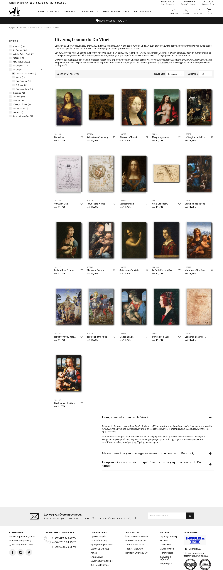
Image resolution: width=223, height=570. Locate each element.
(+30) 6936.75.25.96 (64, 546)
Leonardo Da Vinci (26, 73)
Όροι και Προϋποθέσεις (137, 536)
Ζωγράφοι (17, 69)
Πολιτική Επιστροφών (136, 553)
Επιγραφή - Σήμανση (188, 3)
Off (122, 20)
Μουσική (19, 97)
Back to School (113, 20)
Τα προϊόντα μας (99, 540)
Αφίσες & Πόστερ (168, 536)
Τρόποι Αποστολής (134, 544)
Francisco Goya (25, 89)
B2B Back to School (100, 565)
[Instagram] (20, 552)
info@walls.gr (25, 540)
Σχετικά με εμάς (98, 536)
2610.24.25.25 (58, 3)
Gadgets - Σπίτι (208, 3)
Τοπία (18, 112)
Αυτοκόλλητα (167, 549)
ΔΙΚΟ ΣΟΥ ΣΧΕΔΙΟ (143, 11)
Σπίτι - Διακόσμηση (167, 3)
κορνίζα (164, 62)
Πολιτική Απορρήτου (135, 540)
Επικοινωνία (97, 557)
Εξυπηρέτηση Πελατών (102, 544)
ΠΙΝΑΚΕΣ (68, 11)
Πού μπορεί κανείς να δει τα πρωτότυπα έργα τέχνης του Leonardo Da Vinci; (151, 464)
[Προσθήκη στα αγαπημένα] (82, 137)
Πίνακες (164, 540)
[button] (173, 11)
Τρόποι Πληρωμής (134, 549)
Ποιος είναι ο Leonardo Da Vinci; (125, 417)
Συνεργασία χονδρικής (102, 561)
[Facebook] (12, 552)
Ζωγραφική (20, 65)
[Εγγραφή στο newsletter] (190, 515)
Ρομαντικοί (20, 108)
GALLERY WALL (88, 11)
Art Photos (20, 50)
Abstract (19, 46)
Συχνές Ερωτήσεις (100, 549)
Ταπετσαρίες (166, 553)
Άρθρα (94, 553)
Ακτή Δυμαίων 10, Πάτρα (23, 536)
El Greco (21, 85)
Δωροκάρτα (166, 563)
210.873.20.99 (40, 3)
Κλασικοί (19, 93)
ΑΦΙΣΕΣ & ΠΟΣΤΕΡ (47, 11)
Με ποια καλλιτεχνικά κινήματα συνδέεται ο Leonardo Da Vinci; (148, 453)
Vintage (19, 58)
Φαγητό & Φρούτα (23, 116)
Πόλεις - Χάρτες (22, 104)
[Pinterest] (28, 552)
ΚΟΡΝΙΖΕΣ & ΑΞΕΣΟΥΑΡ (115, 11)
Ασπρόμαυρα (21, 62)
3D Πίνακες (165, 544)
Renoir (20, 77)
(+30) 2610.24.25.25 (64, 542)
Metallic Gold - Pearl (23, 54)
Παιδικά (19, 101)
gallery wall (145, 60)
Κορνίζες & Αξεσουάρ (165, 558)
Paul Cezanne (24, 81)
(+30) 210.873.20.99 (64, 537)
